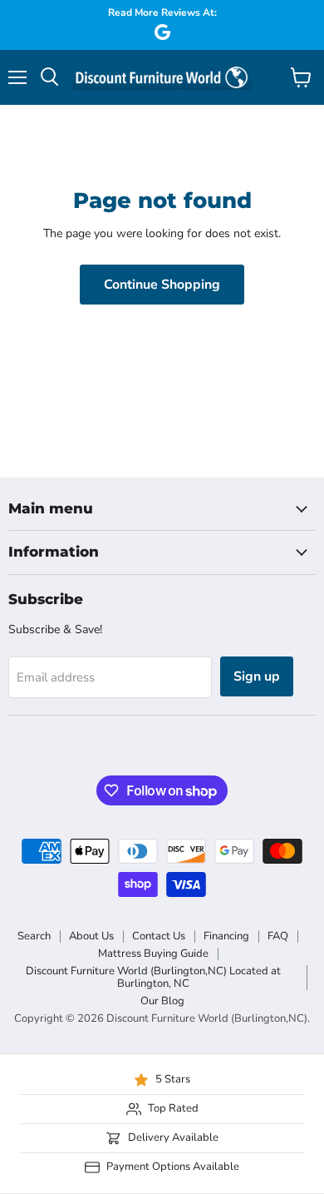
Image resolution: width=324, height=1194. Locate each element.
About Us (91, 936)
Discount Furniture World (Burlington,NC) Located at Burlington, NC (153, 977)
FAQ (278, 936)
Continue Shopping (162, 284)
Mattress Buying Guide (153, 953)
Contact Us (158, 936)
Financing (226, 936)
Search (34, 936)
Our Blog (162, 1000)
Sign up (256, 676)
